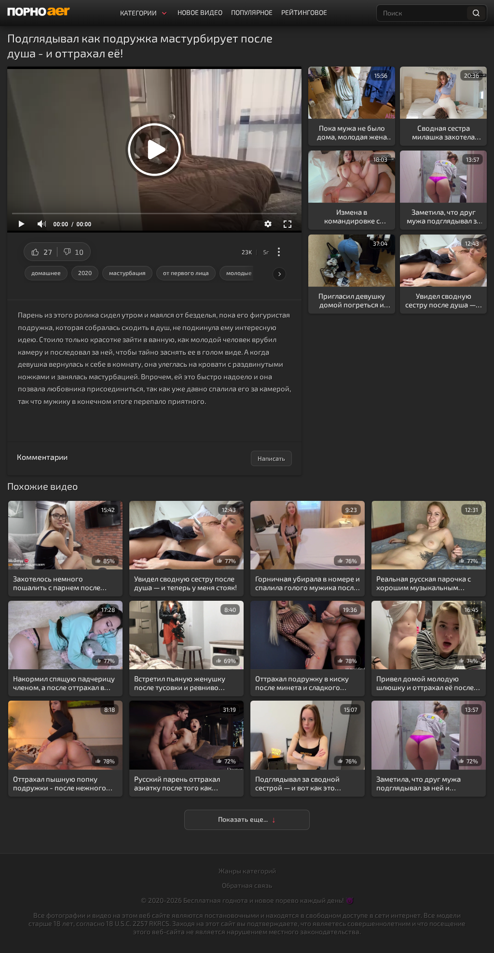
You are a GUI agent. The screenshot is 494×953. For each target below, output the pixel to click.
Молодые (239, 272)
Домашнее (46, 272)
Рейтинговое (304, 12)
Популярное (252, 12)
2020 (85, 272)
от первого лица (186, 272)
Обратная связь (247, 885)
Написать (271, 458)
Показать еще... (243, 819)
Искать (476, 13)
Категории (138, 13)
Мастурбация (127, 272)
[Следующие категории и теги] (279, 274)
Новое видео (200, 12)
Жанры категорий (247, 871)
